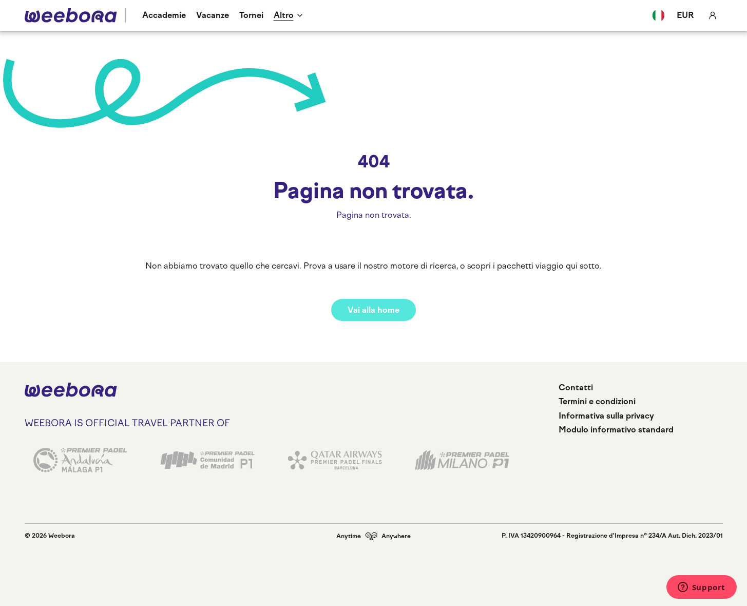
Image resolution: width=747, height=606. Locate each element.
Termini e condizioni (597, 401)
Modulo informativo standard (616, 429)
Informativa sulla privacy (606, 416)
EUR (685, 15)
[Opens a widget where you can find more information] (701, 588)
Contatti (576, 387)
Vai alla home (373, 310)
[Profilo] (712, 15)
